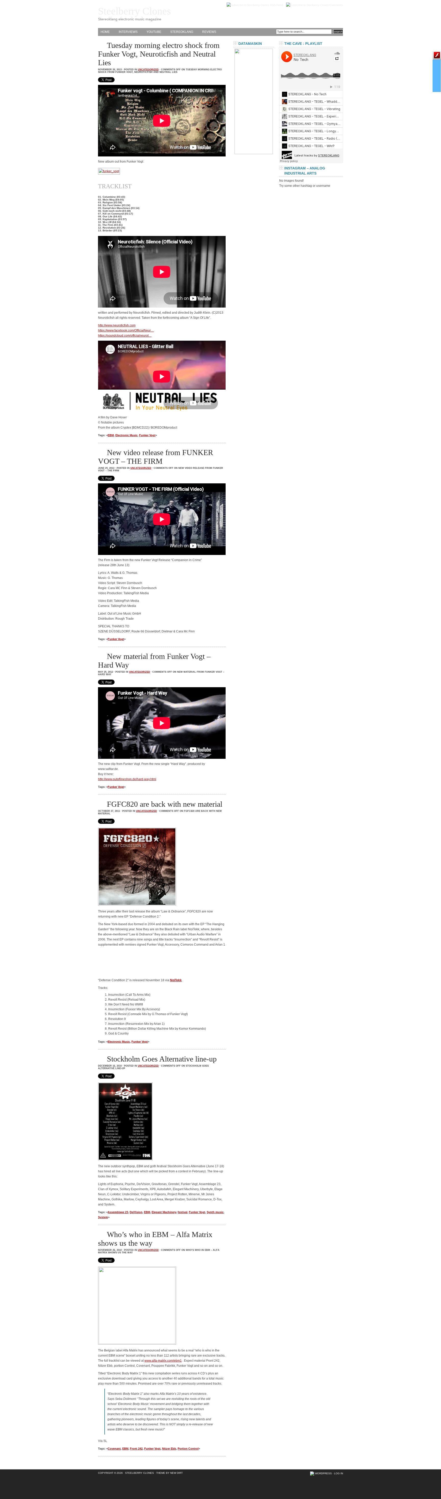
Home (105, 32)
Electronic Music (126, 435)
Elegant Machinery (164, 1212)
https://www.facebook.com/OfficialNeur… (126, 330)
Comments (336, 5)
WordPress (323, 1473)
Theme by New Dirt (169, 1472)
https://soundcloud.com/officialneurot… (125, 335)
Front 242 (136, 1448)
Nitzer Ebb (169, 1448)
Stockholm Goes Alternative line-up (162, 1059)
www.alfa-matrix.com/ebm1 (163, 1360)
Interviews (128, 32)
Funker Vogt (147, 435)
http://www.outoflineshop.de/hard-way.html (127, 779)
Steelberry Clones (134, 11)
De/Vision (136, 1212)
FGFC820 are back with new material (164, 804)
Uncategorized (148, 69)
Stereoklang (181, 32)
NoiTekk (176, 980)
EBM (111, 435)
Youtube (153, 32)
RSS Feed (276, 5)
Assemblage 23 (118, 1212)
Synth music (215, 1212)
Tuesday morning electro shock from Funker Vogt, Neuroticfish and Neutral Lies (158, 54)
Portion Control (188, 1448)
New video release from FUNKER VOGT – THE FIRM (155, 456)
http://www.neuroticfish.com (117, 325)
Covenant (114, 1448)
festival (182, 1212)
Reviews (209, 32)
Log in (338, 1473)
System (103, 1217)
